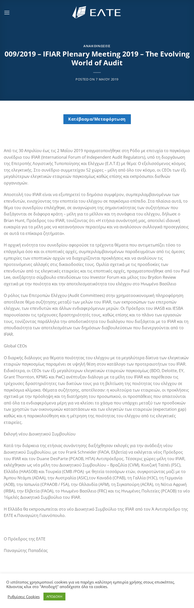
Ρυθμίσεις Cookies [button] (24, 596)
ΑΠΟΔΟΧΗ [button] (54, 596)
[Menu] (7, 12)
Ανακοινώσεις (97, 46)
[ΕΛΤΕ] (97, 12)
